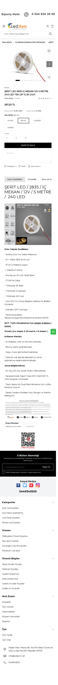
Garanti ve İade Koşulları (13, 583)
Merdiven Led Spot (11, 550)
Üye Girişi (6, 640)
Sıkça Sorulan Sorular (12, 564)
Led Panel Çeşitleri (11, 518)
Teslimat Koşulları (10, 569)
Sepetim (6, 621)
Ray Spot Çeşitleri (10, 541)
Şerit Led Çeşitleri (10, 508)
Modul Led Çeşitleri (11, 522)
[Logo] (21, 26)
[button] (18, 80)
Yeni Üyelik (7, 635)
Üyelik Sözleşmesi (10, 574)
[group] (28, 64)
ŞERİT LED (53, 42)
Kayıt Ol (46, 467)
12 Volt (38, 111)
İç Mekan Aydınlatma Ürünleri (30, 42)
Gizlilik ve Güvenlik (10, 588)
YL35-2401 (18, 111)
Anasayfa (6, 602)
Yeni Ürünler (7, 607)
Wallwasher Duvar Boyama (15, 536)
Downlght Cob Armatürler (14, 546)
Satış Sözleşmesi (10, 579)
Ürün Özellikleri (14, 179)
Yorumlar (32, 179)
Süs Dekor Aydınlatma (12, 513)
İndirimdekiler (8, 612)
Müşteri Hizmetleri (11, 616)
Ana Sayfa (7, 42)
